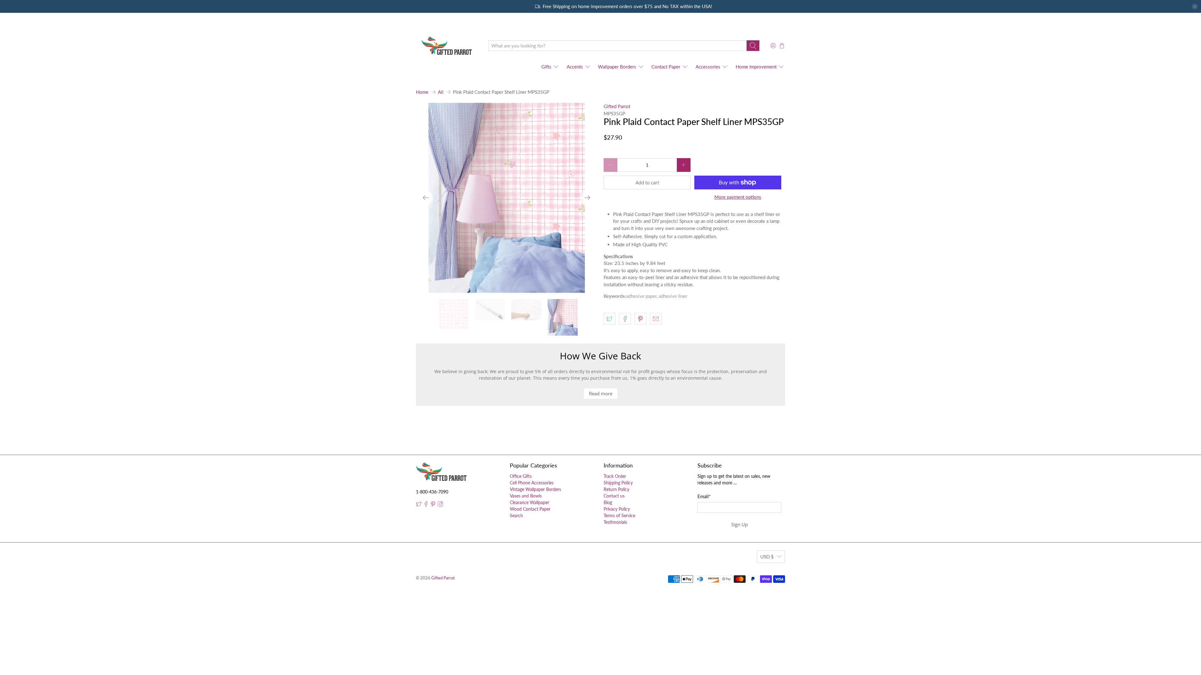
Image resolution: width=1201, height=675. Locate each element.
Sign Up (739, 524)
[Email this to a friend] (656, 319)
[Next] (587, 198)
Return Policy (616, 489)
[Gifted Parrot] (447, 45)
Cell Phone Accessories (532, 482)
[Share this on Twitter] (610, 319)
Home (422, 92)
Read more (600, 393)
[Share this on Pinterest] (640, 319)
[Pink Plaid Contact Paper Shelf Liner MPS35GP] (506, 198)
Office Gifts (521, 476)
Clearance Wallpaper (529, 502)
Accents (575, 66)
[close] (1195, 6)
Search (516, 515)
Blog (608, 502)
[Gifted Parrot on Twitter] (419, 505)
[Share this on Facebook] (625, 319)
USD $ (767, 556)
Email (704, 496)
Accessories (708, 66)
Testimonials (615, 522)
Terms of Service (619, 515)
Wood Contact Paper (530, 509)
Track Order (615, 476)
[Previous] (426, 198)
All (440, 92)
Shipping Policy (618, 482)
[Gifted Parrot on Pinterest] (433, 505)
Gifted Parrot (617, 106)
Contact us (614, 495)
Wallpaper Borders (617, 66)
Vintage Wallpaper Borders (535, 489)
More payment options (737, 197)
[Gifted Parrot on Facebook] (426, 505)
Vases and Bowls (526, 495)
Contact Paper (665, 66)
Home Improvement (756, 66)
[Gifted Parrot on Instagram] (440, 505)
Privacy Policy (617, 509)
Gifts (546, 66)
